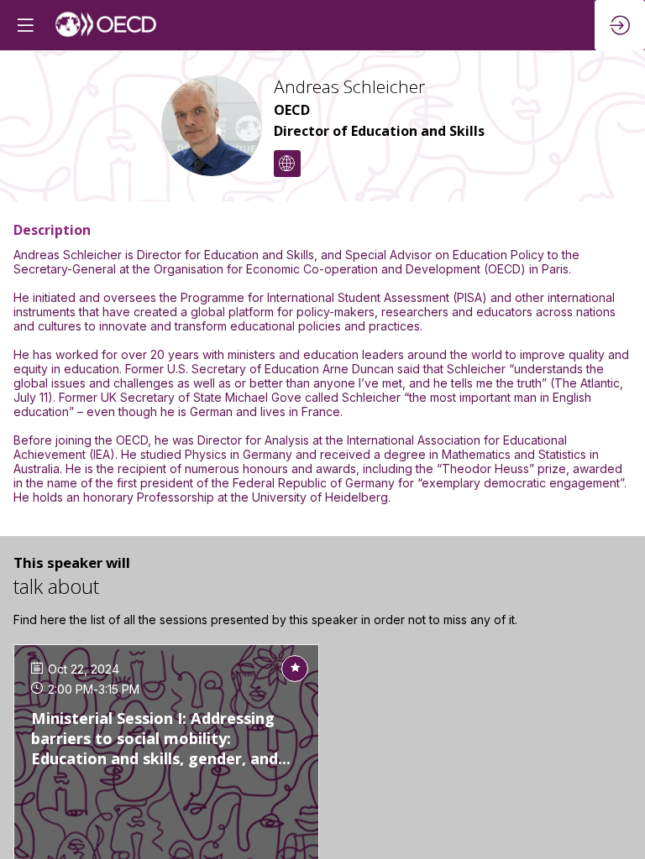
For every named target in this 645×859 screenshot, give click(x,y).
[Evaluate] (294, 668)
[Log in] (620, 25)
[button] (25, 25)
